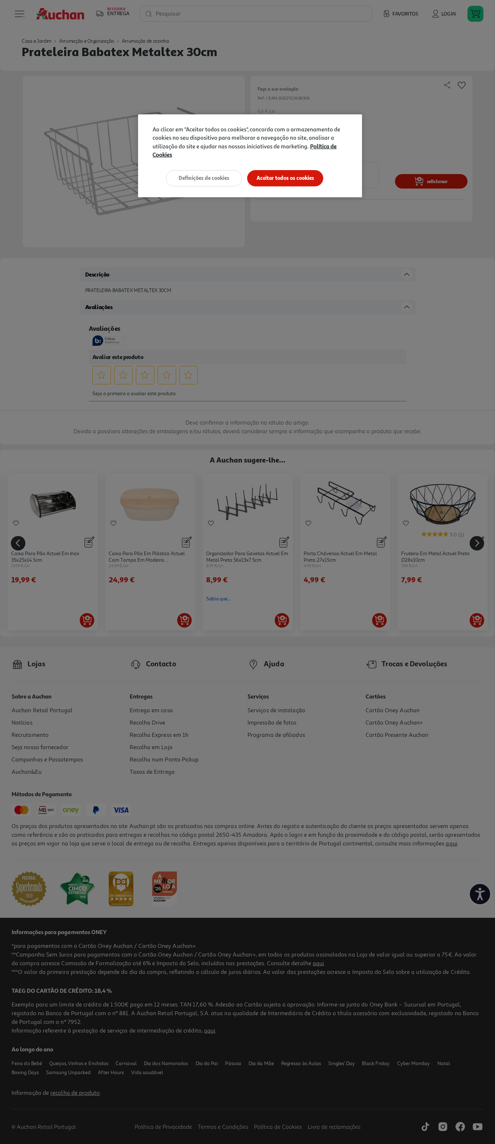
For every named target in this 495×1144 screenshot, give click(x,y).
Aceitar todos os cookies (285, 178)
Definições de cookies (204, 178)
